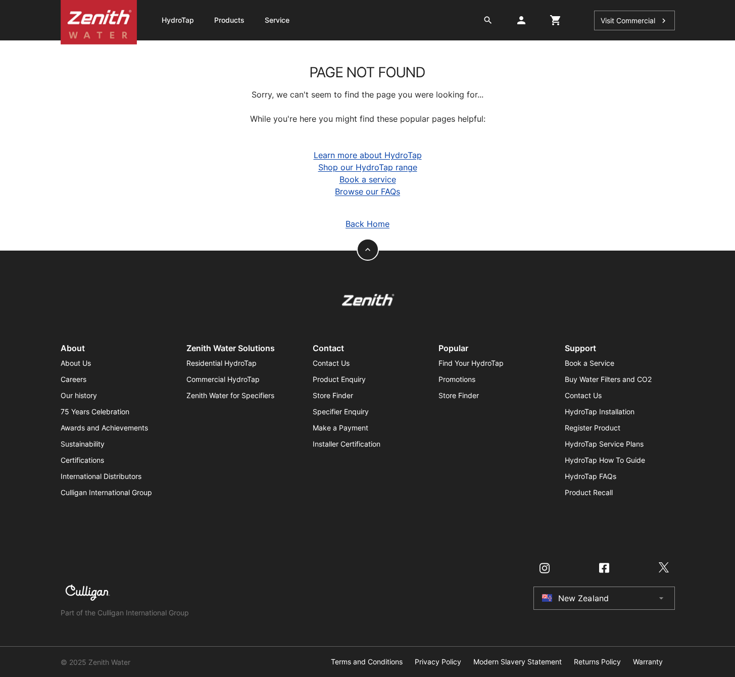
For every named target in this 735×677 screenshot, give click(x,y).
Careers (73, 379)
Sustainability (83, 444)
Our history (79, 395)
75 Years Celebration (95, 411)
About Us (76, 363)
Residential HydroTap (221, 363)
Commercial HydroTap (223, 379)
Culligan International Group (106, 492)
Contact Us (331, 363)
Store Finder (333, 395)
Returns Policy (597, 662)
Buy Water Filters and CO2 (608, 379)
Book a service (367, 179)
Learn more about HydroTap (368, 155)
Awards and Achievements (104, 427)
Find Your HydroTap (471, 363)
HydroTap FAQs (590, 476)
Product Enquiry (339, 379)
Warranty (648, 662)
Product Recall (589, 492)
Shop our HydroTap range (367, 167)
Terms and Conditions (367, 662)
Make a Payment (340, 427)
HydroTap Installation (599, 411)
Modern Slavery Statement (517, 662)
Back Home (367, 224)
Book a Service (589, 363)
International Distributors (101, 476)
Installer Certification (346, 444)
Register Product (592, 427)
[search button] (488, 20)
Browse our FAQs (367, 191)
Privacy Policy (438, 662)
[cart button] (556, 20)
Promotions (456, 379)
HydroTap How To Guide (605, 460)
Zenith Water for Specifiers (230, 395)
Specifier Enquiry (341, 411)
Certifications (82, 460)
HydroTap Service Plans (604, 444)
